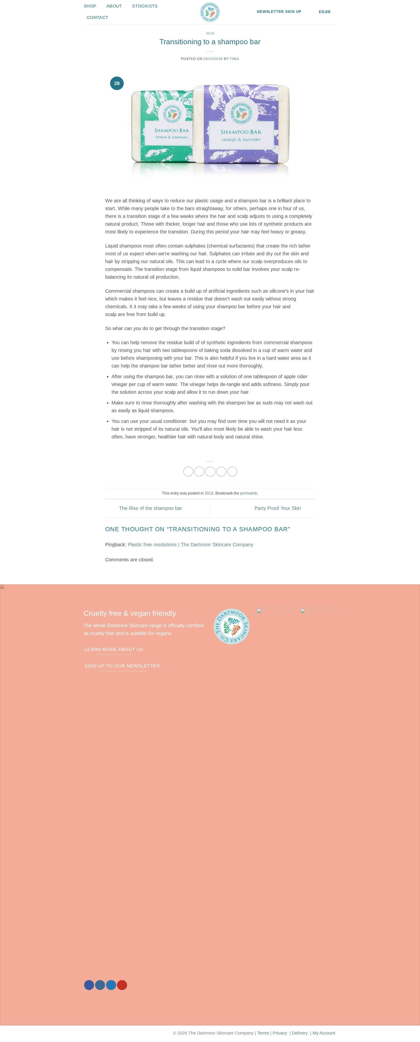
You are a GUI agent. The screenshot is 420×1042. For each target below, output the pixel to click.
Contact (97, 17)
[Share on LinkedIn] (232, 472)
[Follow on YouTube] (122, 985)
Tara (234, 59)
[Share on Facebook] (188, 472)
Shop (90, 6)
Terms (263, 1033)
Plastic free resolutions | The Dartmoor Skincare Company (190, 544)
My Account (323, 1033)
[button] (310, 12)
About (114, 6)
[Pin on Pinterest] (221, 472)
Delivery (300, 1033)
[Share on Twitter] (199, 472)
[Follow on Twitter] (111, 985)
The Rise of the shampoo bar (150, 508)
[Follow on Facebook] (89, 985)
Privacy (279, 1033)
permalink (248, 493)
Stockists (145, 6)
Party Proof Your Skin (278, 508)
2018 (210, 33)
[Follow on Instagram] (100, 985)
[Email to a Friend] (210, 472)
